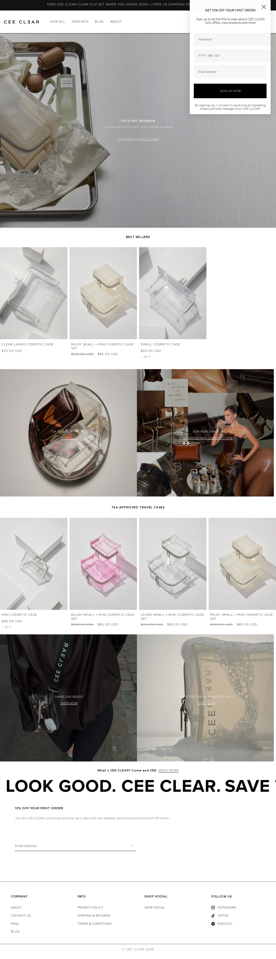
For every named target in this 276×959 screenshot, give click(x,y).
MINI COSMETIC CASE (19, 614)
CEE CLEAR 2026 (140, 949)
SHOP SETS (80, 21)
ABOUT (115, 21)
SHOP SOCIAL (154, 907)
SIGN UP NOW (230, 91)
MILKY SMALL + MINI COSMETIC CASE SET (102, 346)
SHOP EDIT (69, 438)
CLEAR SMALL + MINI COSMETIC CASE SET (172, 616)
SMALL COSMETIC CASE (160, 344)
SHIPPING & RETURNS (94, 915)
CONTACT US (21, 915)
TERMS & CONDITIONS (95, 923)
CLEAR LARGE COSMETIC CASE (28, 344)
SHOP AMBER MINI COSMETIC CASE (206, 438)
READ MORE (168, 770)
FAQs (15, 923)
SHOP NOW (69, 703)
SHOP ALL (57, 21)
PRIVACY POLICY (90, 907)
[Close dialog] (263, 7)
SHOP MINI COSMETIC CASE (138, 139)
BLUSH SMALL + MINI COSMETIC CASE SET (102, 616)
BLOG (99, 21)
